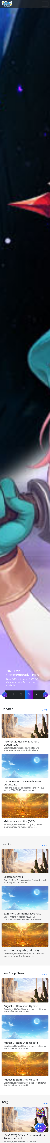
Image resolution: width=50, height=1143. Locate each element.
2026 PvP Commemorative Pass (22, 673)
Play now (40, 1128)
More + (45, 709)
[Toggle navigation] (44, 4)
